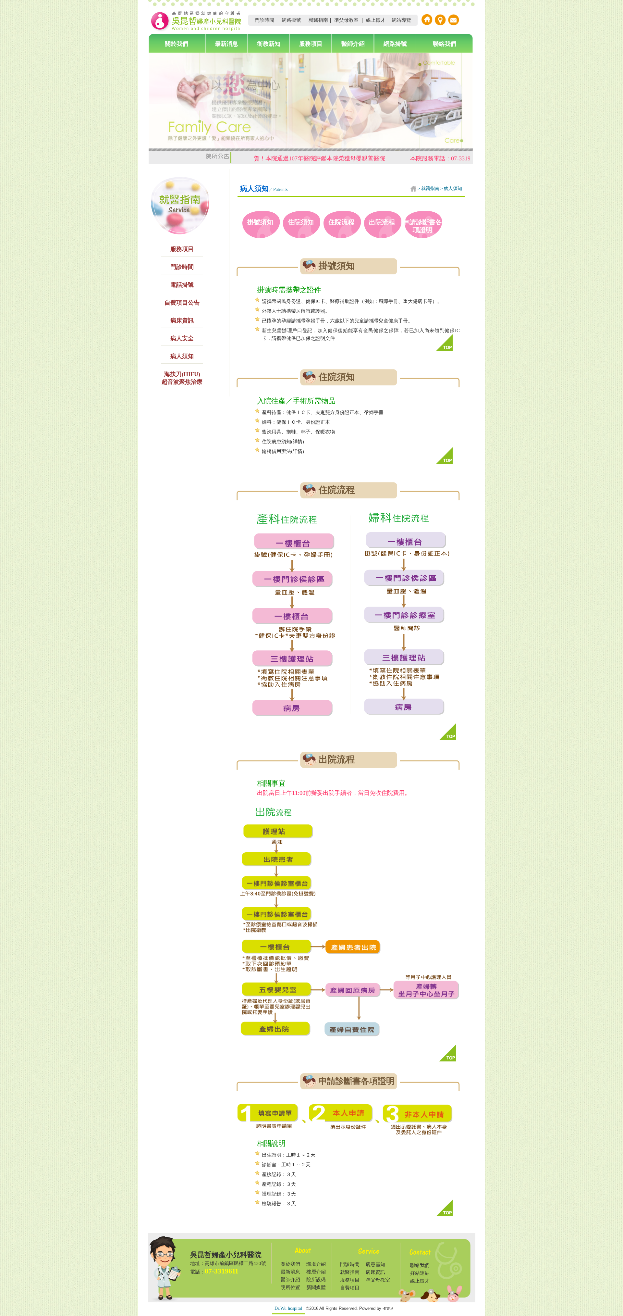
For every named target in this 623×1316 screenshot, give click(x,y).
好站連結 (420, 1273)
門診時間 (264, 20)
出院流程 (382, 222)
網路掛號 (291, 20)
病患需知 (375, 1264)
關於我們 (176, 44)
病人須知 (182, 356)
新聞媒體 (316, 1287)
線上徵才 (375, 20)
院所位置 (290, 1287)
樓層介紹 (316, 1271)
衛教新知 (268, 44)
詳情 (297, 441)
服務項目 (311, 44)
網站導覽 (401, 20)
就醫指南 (318, 20)
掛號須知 (260, 222)
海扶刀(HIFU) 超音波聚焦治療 (182, 378)
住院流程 (341, 222)
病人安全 (182, 338)
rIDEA (388, 1308)
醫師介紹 (353, 44)
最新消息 (226, 44)
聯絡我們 (444, 44)
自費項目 (350, 1287)
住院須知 (301, 222)
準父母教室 (346, 20)
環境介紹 (316, 1264)
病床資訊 (182, 320)
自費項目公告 (182, 302)
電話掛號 (182, 285)
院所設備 (316, 1279)
